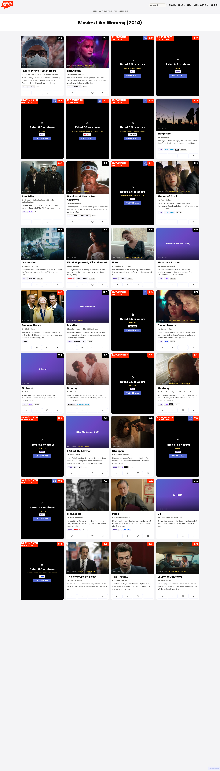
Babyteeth (74, 71)
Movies (172, 5)
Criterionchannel (81, 216)
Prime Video (171, 149)
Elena (115, 262)
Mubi (25, 87)
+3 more (37, 211)
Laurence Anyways (170, 577)
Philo (31, 87)
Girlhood (27, 388)
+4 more (172, 341)
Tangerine (164, 134)
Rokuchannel (79, 341)
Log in (214, 5)
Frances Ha (74, 514)
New (189, 5)
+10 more (183, 149)
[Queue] (37, 93)
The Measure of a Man (81, 577)
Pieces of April (167, 196)
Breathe (72, 325)
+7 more (132, 467)
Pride (115, 514)
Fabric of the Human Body (39, 71)
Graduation (29, 262)
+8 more (85, 530)
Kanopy (77, 87)
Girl (160, 514)
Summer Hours (31, 325)
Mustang (163, 388)
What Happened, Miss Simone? (87, 262)
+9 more (178, 212)
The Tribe (28, 196)
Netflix (71, 278)
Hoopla (123, 278)
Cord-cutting (200, 5)
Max (166, 341)
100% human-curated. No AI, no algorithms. (111, 11)
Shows (181, 5)
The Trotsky (120, 577)
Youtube (71, 404)
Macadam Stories (169, 262)
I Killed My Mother (79, 451)
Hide (57, 93)
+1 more (91, 278)
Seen (27, 93)
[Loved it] (47, 93)
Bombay (72, 388)
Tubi (30, 212)
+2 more (38, 86)
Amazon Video (83, 404)
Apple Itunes (82, 278)
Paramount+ (125, 530)
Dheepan (118, 451)
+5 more (85, 86)
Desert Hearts (167, 325)
